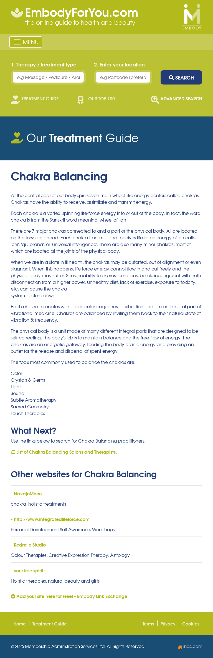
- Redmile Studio (28, 544)
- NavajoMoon (26, 493)
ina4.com (192, 646)
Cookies (190, 623)
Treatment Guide (49, 623)
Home (20, 623)
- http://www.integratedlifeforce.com (50, 518)
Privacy (168, 623)
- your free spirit (27, 570)
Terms (148, 623)
